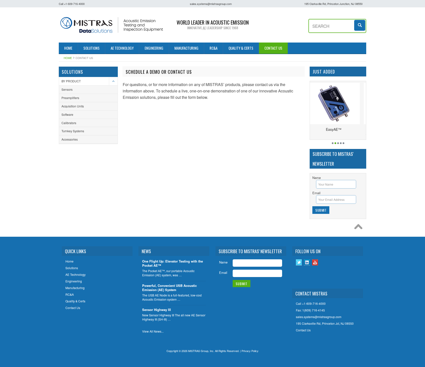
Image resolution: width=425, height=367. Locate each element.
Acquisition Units (72, 106)
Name (316, 177)
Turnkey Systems (72, 131)
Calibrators (68, 123)
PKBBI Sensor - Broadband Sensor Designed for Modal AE (355, 131)
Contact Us (303, 330)
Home (68, 58)
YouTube (315, 262)
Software (67, 114)
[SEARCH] (360, 24)
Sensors (67, 89)
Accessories (69, 139)
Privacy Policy (250, 351)
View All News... (153, 331)
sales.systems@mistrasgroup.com (211, 4)
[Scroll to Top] (359, 228)
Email (316, 193)
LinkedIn (307, 262)
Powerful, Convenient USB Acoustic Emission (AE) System (169, 288)
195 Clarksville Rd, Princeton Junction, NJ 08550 (333, 4)
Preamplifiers (70, 98)
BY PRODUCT (71, 81)
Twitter (299, 262)
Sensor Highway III (156, 310)
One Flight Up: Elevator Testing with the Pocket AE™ (172, 263)
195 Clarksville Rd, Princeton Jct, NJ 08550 (325, 323)
